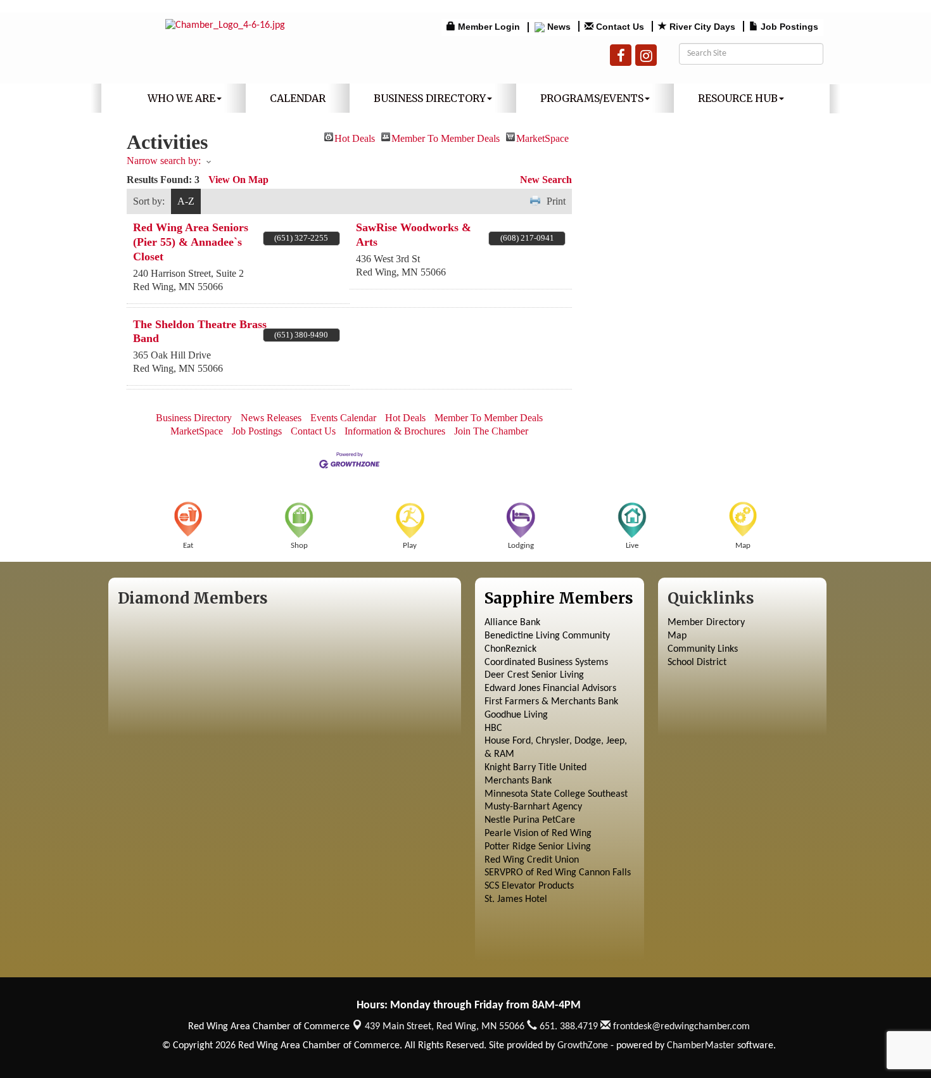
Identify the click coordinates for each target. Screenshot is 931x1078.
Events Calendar (343, 417)
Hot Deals (354, 137)
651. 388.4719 (567, 1027)
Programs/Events (591, 98)
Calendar (298, 98)
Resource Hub (738, 98)
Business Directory (430, 98)
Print (556, 201)
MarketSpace (542, 137)
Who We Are (181, 98)
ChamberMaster (701, 1046)
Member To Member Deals (445, 137)
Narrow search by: (164, 160)
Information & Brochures (395, 431)
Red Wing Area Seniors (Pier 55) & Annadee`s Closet (190, 242)
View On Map (238, 179)
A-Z (185, 201)
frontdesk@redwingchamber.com (680, 1027)
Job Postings (257, 431)
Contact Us (313, 431)
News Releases (271, 417)
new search (546, 179)
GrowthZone (582, 1046)
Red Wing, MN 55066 (444, 1027)
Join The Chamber (491, 431)
